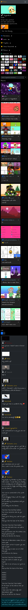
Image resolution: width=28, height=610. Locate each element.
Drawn (4, 2)
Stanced (9, 372)
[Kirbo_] (24, 67)
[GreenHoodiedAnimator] (3, 59)
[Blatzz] (7, 70)
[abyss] (15, 70)
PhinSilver (9, 462)
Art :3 (5, 156)
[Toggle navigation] (25, 2)
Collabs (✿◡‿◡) (9, 198)
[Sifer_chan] (20, 70)
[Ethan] (3, 56)
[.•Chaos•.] (11, 70)
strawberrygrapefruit (10, 428)
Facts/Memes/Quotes (10, 280)
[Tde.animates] (24, 70)
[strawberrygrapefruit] (11, 59)
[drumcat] (3, 70)
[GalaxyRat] (15, 59)
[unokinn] (7, 65)
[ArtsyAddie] (20, 65)
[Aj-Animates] (11, 62)
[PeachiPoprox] (11, 67)
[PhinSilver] (15, 65)
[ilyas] (24, 59)
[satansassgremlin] (7, 73)
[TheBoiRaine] (3, 67)
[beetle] (11, 56)
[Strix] (15, 67)
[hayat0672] (20, 62)
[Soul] (7, 56)
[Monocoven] (24, 56)
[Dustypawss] (7, 62)
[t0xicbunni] (24, 65)
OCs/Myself (7, 322)
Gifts (5, 96)
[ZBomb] (20, 73)
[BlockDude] (20, 56)
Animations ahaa (8, 136)
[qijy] (15, 62)
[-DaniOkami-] (20, 67)
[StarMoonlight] (7, 67)
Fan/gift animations (9, 300)
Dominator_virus (12, 386)
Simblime (9, 343)
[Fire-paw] (3, 73)
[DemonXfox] (11, 65)
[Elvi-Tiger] (24, 62)
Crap (5, 260)
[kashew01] (7, 59)
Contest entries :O (9, 220)
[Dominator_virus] (15, 56)
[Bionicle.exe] (20, 59)
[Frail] (15, 73)
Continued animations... (10, 240)
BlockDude (7, 401)
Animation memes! (9, 116)
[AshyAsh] (3, 65)
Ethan (8, 359)
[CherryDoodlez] (11, 73)
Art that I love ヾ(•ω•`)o (8, 177)
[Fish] (3, 62)
